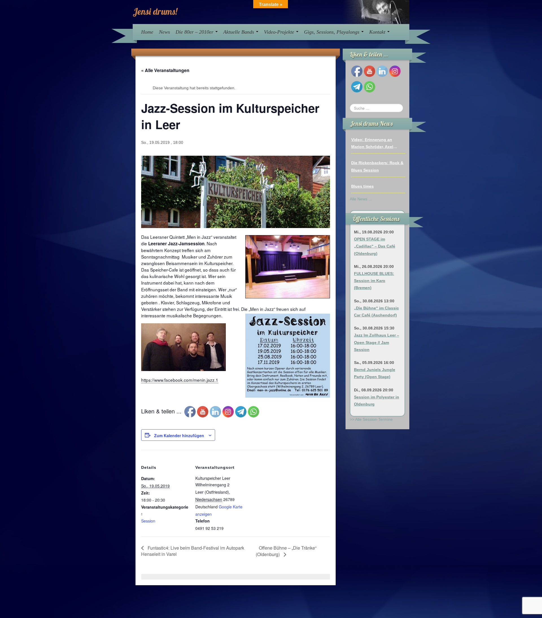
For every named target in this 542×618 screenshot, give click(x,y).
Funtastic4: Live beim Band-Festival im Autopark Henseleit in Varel (192, 551)
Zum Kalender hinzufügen (179, 435)
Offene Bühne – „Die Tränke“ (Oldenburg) (286, 551)
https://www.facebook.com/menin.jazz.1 (179, 380)
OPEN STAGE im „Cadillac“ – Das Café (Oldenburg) (374, 246)
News (164, 32)
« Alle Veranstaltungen (165, 70)
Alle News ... (361, 199)
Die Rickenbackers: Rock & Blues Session (377, 166)
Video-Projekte (280, 32)
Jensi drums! (155, 11)
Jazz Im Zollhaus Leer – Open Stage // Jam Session (376, 342)
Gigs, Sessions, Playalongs (332, 32)
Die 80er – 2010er (195, 32)
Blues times (362, 186)
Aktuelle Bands (239, 32)
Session (148, 521)
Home (147, 32)
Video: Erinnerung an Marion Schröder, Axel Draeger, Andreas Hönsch (375, 143)
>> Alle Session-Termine (371, 419)
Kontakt (378, 32)
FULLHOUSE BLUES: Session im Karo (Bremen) (374, 280)
